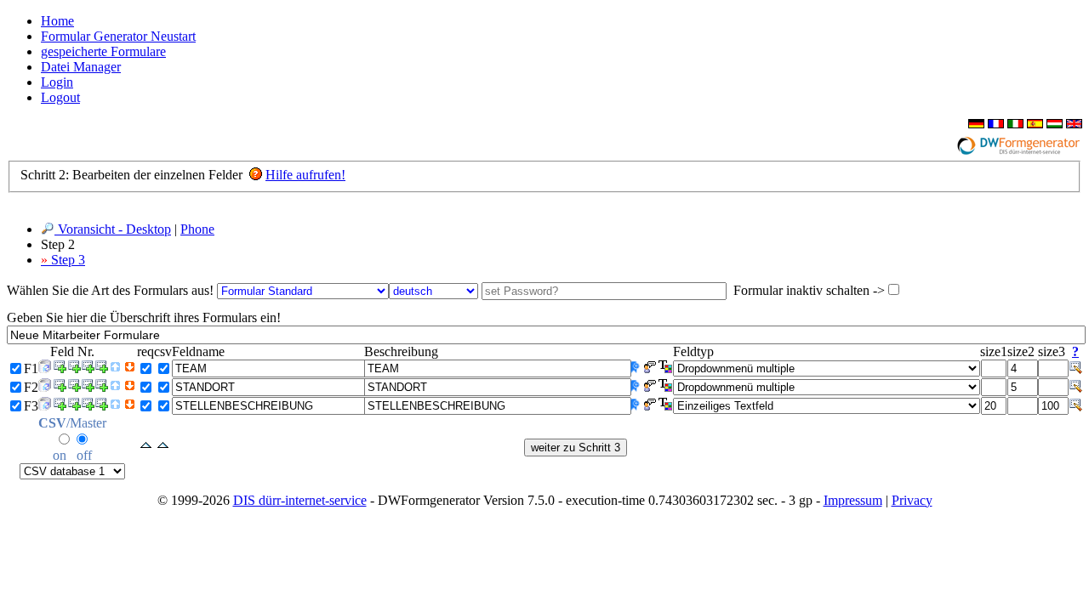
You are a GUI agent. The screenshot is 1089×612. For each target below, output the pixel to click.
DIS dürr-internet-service (300, 500)
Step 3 (63, 259)
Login (57, 82)
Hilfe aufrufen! (305, 174)
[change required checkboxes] (146, 446)
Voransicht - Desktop (112, 229)
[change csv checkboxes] (163, 446)
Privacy (912, 500)
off (84, 455)
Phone (197, 229)
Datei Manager (81, 67)
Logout (60, 97)
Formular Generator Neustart (118, 36)
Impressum (853, 500)
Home (57, 21)
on (59, 455)
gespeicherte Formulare (103, 51)
